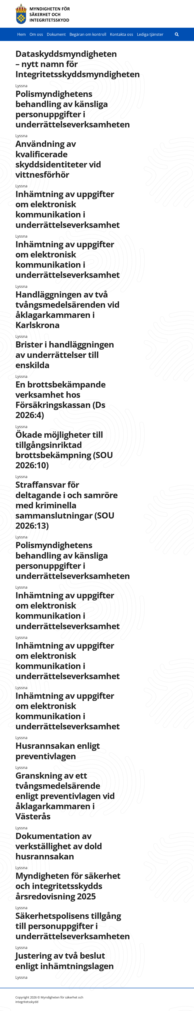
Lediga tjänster (150, 34)
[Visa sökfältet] (177, 34)
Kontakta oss (121, 34)
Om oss (36, 34)
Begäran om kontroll (88, 34)
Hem (21, 34)
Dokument (56, 34)
